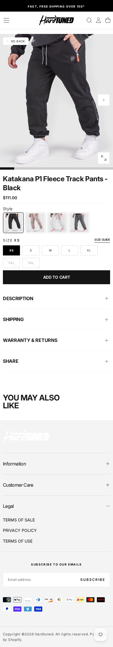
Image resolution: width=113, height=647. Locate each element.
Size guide (102, 239)
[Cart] (107, 20)
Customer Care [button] (18, 485)
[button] (6, 20)
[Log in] (98, 20)
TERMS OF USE (17, 541)
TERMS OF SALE (19, 519)
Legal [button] (8, 506)
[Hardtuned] (26, 436)
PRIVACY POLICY (20, 530)
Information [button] (14, 464)
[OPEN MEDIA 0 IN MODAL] (103, 158)
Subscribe (92, 579)
